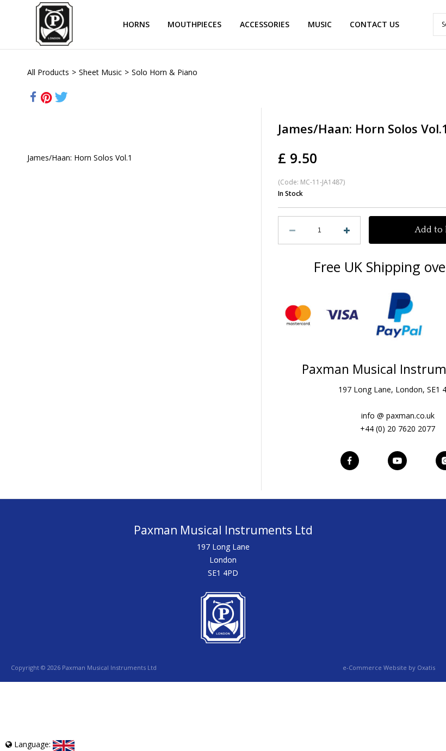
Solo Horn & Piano (164, 72)
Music (320, 24)
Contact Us (374, 24)
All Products (48, 72)
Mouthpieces (194, 24)
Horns (136, 24)
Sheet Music (100, 72)
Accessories (264, 24)
